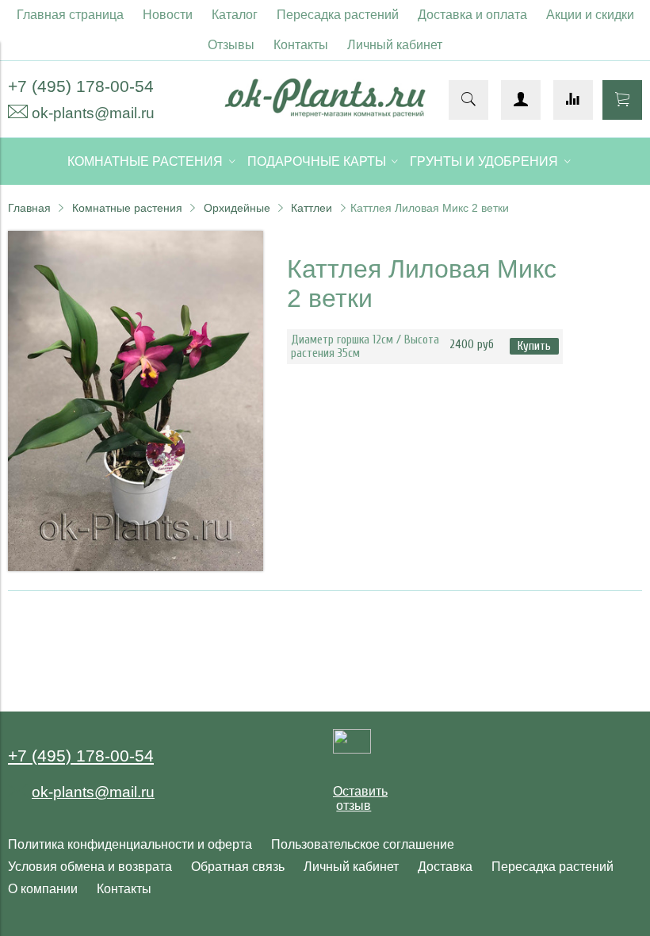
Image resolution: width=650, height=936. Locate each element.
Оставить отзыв (360, 798)
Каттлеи (311, 207)
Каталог (235, 14)
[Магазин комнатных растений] (324, 113)
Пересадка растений (338, 14)
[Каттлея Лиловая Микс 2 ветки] (135, 566)
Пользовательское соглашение (362, 844)
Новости (168, 14)
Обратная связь (238, 866)
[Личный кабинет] (521, 100)
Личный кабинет (394, 45)
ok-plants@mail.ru (93, 113)
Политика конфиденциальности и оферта (130, 844)
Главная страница (70, 14)
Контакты (300, 45)
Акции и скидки (590, 14)
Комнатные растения (127, 207)
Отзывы (231, 45)
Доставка (445, 866)
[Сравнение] (573, 100)
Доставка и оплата (472, 14)
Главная (29, 207)
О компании (43, 889)
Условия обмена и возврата (90, 866)
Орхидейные (237, 207)
